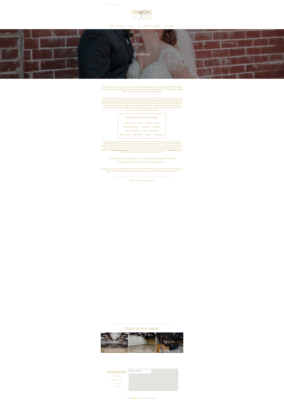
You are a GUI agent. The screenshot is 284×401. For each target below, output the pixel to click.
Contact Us (156, 26)
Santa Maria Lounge (173, 150)
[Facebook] (173, 4)
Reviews (147, 26)
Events (131, 26)
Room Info (120, 26)
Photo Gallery (169, 26)
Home (112, 26)
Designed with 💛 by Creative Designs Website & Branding (142, 398)
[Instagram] (176, 4)
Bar (139, 26)
